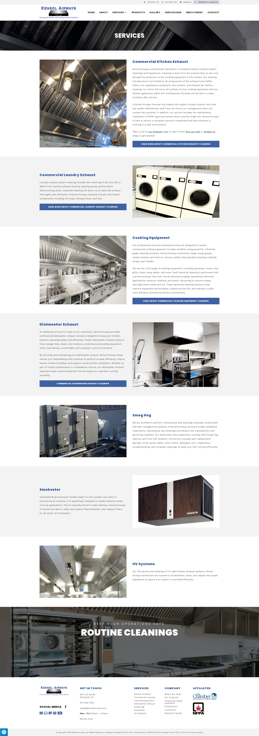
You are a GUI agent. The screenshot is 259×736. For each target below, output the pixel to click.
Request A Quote (208, 2)
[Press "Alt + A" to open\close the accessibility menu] (4, 732)
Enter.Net (128, 732)
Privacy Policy (174, 732)
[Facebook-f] (65, 706)
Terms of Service (190, 732)
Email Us (187, 2)
